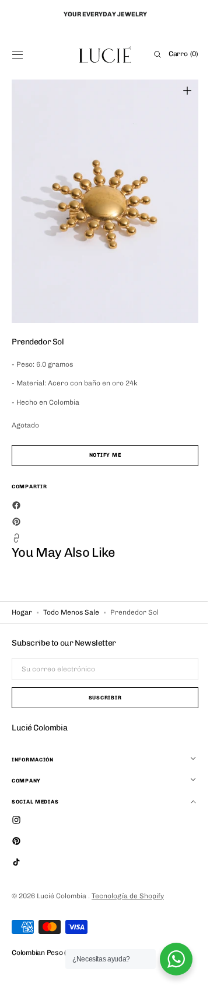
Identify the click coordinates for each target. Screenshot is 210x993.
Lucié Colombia (62, 896)
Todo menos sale (71, 612)
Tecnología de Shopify (128, 896)
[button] (17, 54)
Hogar (22, 612)
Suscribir (100, 698)
